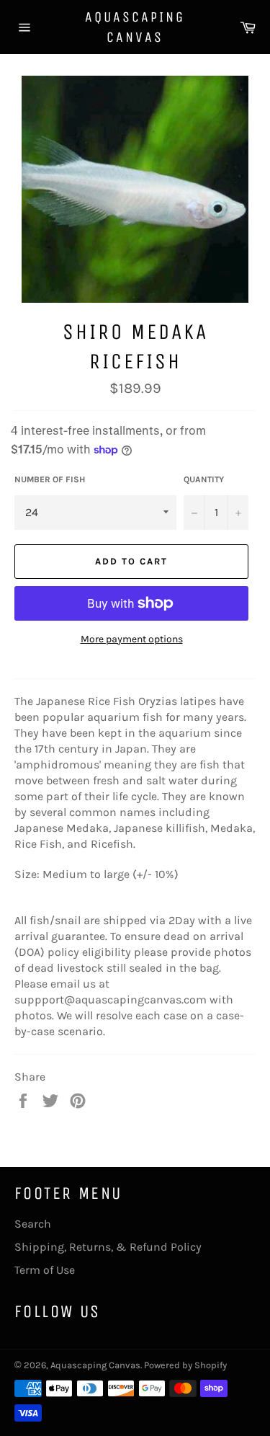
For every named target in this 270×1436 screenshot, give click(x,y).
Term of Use (44, 1270)
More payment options (132, 639)
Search (32, 1224)
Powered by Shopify (185, 1365)
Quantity (204, 479)
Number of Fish (49, 479)
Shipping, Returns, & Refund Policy (108, 1247)
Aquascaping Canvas (135, 27)
